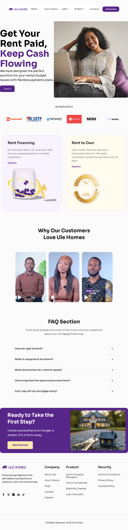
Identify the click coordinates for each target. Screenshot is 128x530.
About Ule (50, 474)
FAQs (47, 486)
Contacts (94, 9)
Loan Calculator (75, 494)
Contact (49, 491)
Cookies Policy (106, 486)
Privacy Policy (105, 480)
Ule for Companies (76, 482)
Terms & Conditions (109, 474)
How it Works (51, 9)
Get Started (111, 9)
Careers (49, 497)
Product (78, 9)
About (34, 9)
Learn (64, 9)
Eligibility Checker (76, 488)
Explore (7, 88)
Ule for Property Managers (75, 476)
